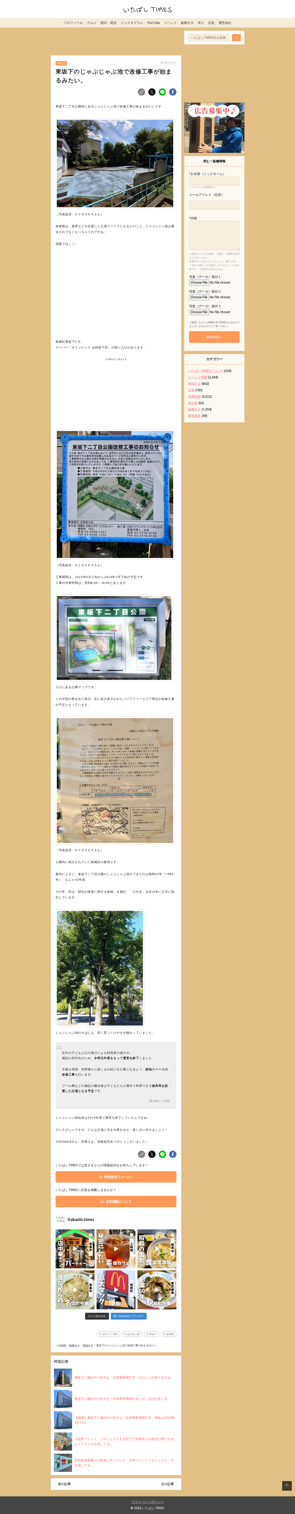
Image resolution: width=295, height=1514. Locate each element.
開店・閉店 (109, 23)
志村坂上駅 (133, 1334)
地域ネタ (61, 63)
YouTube (153, 23)
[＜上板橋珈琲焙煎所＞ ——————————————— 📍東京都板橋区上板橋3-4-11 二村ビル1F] (116, 1248)
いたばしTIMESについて (205, 371)
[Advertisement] (116, 41)
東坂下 (153, 1334)
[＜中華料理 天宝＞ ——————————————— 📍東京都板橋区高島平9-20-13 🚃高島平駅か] (75, 1289)
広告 (211, 23)
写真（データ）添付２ (205, 291)
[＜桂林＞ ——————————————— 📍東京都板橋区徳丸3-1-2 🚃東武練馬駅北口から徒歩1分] (156, 1289)
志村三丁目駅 (110, 1334)
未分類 (193, 403)
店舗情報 (194, 396)
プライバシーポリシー (147, 1502)
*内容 (193, 218)
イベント (170, 23)
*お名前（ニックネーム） (207, 174)
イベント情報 (197, 377)
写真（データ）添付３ (205, 306)
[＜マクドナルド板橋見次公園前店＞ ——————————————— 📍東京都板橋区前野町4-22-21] (116, 1289)
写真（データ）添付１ (205, 277)
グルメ (92, 23)
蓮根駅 (170, 1334)
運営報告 (194, 416)
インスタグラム (132, 23)
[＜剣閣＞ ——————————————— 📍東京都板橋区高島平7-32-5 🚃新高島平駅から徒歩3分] (75, 1248)
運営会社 (225, 23)
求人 (201, 23)
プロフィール (73, 23)
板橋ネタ (187, 23)
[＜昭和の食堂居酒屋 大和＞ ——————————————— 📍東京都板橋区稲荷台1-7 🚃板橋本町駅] (156, 1248)
